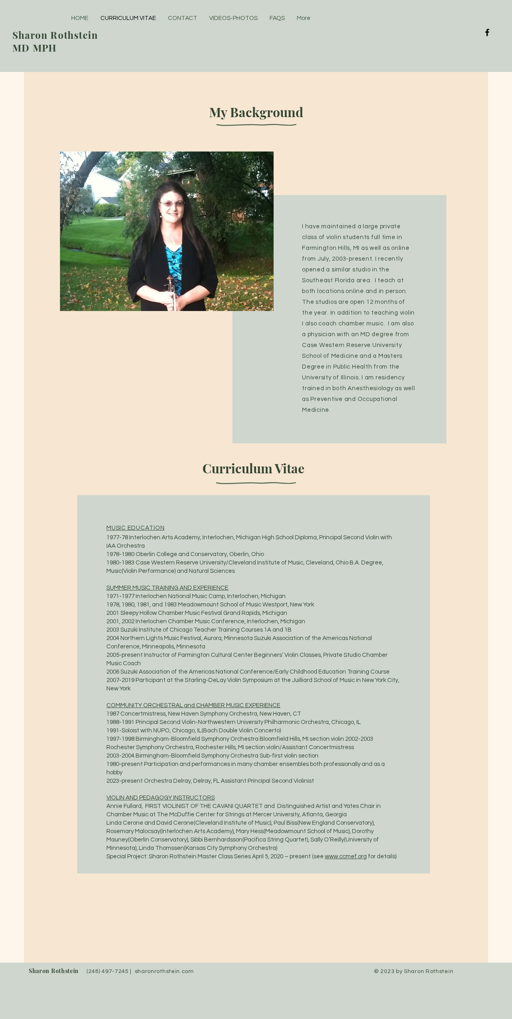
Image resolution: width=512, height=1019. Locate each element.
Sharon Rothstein (54, 971)
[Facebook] (487, 32)
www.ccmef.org (346, 856)
